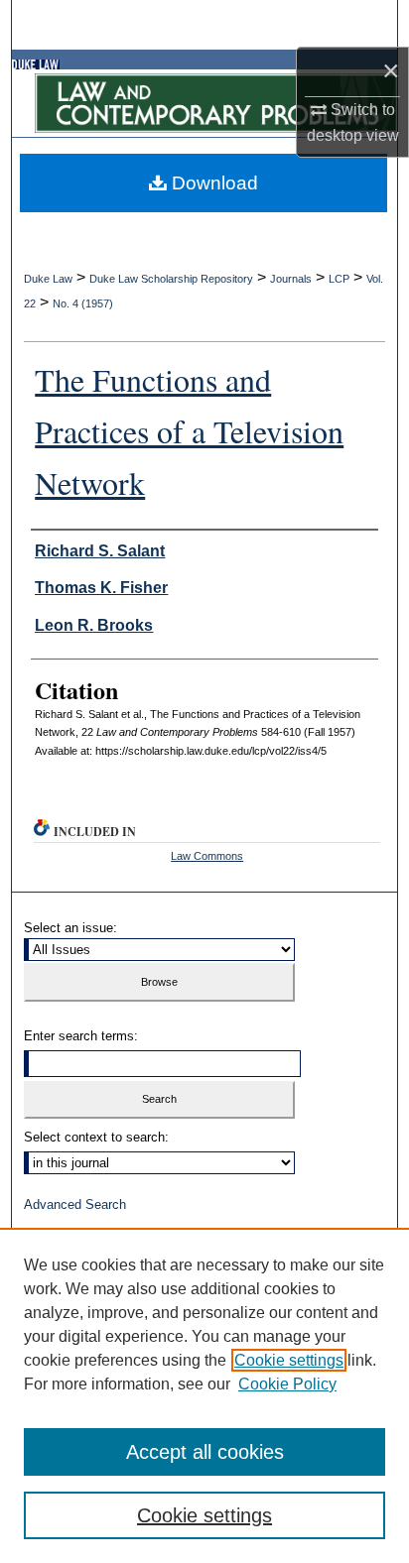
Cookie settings (288, 1360)
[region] (204, 1395)
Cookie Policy (287, 1384)
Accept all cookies (205, 1452)
